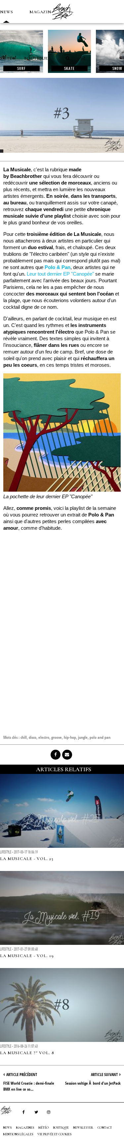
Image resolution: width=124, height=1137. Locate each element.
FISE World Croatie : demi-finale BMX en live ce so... (28, 1086)
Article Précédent (21, 1074)
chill (24, 737)
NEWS (6, 12)
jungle (83, 737)
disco (32, 737)
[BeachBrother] (62, 21)
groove (56, 737)
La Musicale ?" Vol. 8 (27, 1053)
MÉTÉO (8, 58)
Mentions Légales (18, 1134)
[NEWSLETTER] (83, 58)
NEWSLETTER (83, 1128)
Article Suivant (104, 1074)
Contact (105, 1128)
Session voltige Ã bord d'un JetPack (93, 1083)
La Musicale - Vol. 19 (27, 955)
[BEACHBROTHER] (9, 1110)
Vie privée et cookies (54, 1134)
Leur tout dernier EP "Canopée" (60, 274)
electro (43, 737)
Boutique (36, 58)
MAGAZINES (43, 12)
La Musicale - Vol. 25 (27, 858)
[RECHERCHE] (68, 58)
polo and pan (100, 737)
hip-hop (70, 737)
